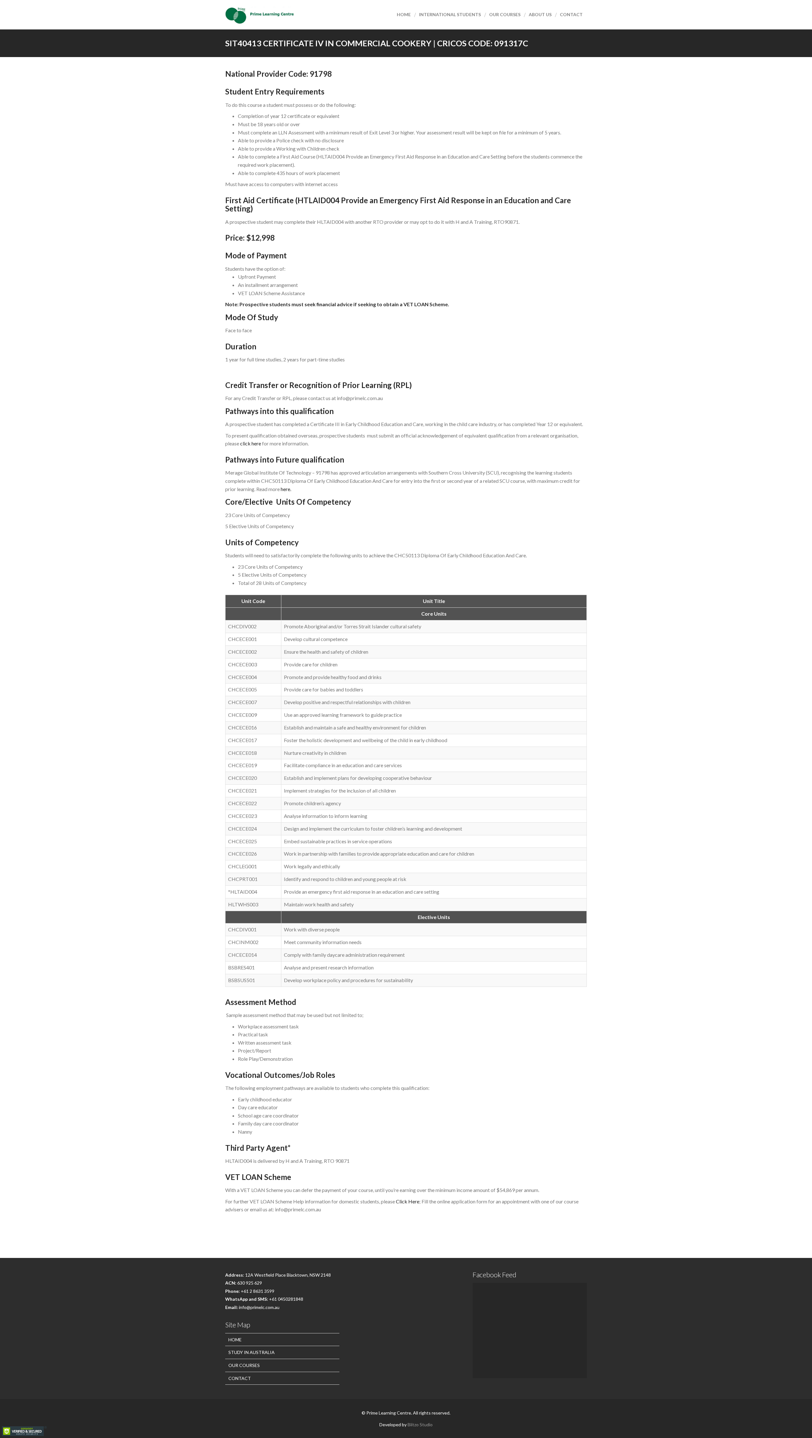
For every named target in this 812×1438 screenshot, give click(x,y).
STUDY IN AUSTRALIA (251, 1352)
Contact (571, 14)
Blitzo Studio (420, 1424)
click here (250, 443)
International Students (450, 14)
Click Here (407, 1201)
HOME (235, 1339)
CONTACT (239, 1378)
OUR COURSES (244, 1365)
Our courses (505, 14)
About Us (540, 14)
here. (286, 489)
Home (404, 14)
